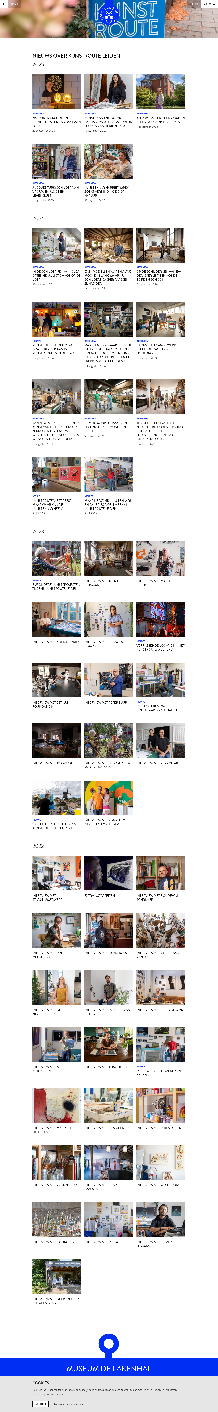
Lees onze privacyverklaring (47, 1394)
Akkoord (40, 1404)
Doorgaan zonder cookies (68, 1404)
